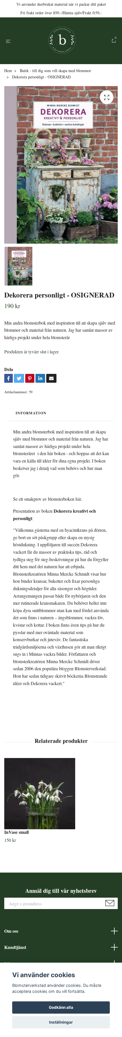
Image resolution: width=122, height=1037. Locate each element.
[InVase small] (61, 793)
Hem (8, 70)
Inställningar (61, 1022)
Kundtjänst (15, 947)
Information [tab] (31, 412)
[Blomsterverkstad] (62, 41)
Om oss (11, 931)
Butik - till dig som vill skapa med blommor (55, 70)
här (78, 499)
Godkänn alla (61, 1007)
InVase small (16, 832)
